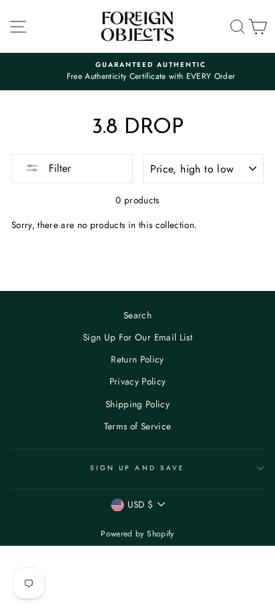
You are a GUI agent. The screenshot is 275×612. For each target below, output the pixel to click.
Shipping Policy (137, 404)
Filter (58, 168)
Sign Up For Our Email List (137, 337)
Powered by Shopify (137, 534)
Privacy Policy (137, 381)
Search (137, 315)
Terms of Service (137, 426)
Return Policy (137, 359)
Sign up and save (137, 468)
